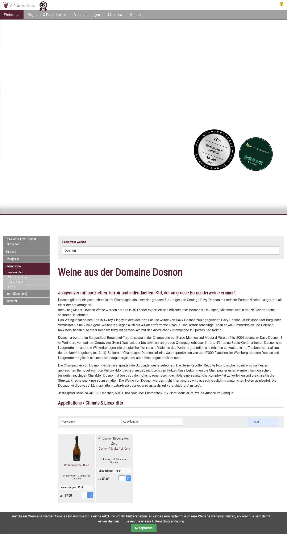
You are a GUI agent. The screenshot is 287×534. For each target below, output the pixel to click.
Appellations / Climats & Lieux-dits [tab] (90, 403)
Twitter (263, 222)
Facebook (255, 222)
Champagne (84, 475)
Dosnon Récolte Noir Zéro (114, 448)
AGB (256, 421)
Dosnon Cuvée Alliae (76, 465)
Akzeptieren (144, 528)
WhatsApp (280, 222)
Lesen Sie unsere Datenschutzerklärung (154, 521)
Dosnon (77, 478)
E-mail (272, 222)
